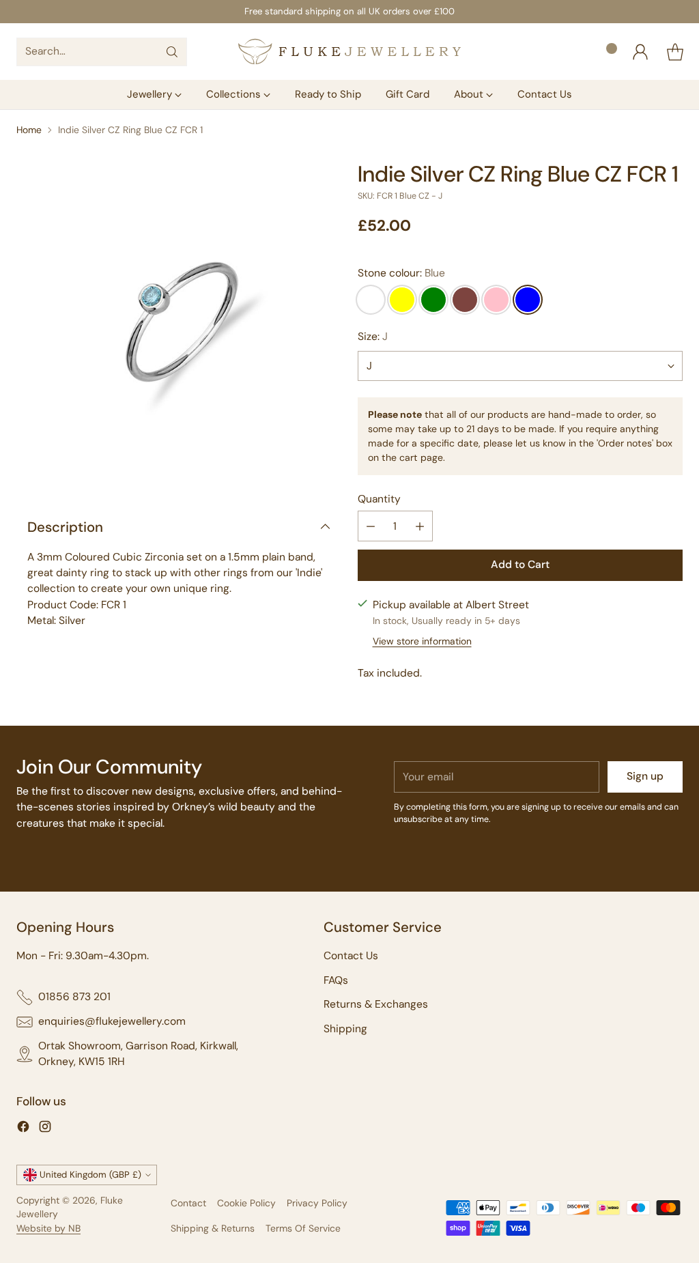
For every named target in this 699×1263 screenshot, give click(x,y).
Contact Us (351, 956)
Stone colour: (401, 273)
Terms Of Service (303, 1228)
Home (29, 130)
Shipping (345, 1029)
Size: (373, 336)
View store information (422, 641)
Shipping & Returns (213, 1228)
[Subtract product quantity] (370, 526)
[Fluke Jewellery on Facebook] (23, 1128)
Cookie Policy (246, 1203)
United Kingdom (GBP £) (90, 1174)
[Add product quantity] (420, 526)
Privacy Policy (317, 1203)
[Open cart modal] (675, 52)
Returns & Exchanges (376, 1004)
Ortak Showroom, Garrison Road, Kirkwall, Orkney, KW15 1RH (138, 1053)
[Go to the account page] (640, 52)
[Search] (172, 52)
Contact (188, 1203)
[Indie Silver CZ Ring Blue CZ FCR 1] (178, 324)
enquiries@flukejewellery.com (112, 1021)
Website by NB (48, 1228)
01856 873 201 (74, 997)
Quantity (379, 499)
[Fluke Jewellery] (349, 51)
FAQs (336, 980)
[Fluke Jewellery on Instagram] (45, 1128)
